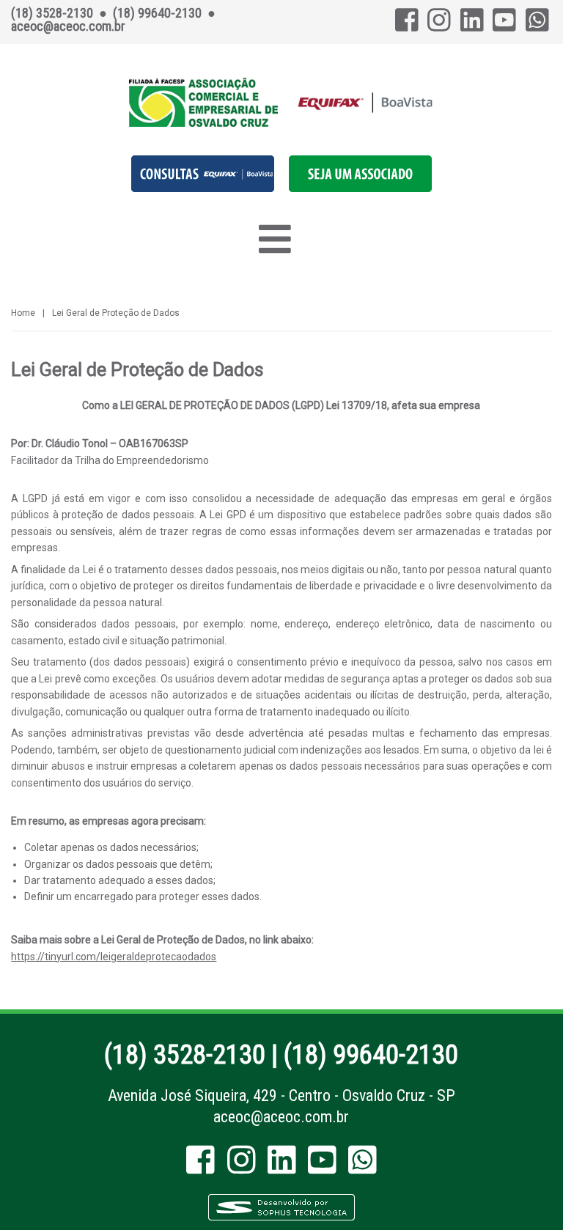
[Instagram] (439, 24)
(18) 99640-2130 (371, 1054)
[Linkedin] (472, 24)
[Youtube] (504, 24)
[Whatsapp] (537, 24)
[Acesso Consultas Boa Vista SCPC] (202, 188)
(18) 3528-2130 (184, 1054)
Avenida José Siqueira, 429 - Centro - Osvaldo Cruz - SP (281, 1095)
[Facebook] (407, 24)
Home (23, 313)
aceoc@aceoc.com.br (281, 1117)
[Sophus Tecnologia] (281, 1218)
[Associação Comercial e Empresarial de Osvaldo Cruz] (281, 102)
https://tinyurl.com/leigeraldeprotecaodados (113, 956)
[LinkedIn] (282, 1166)
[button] (360, 188)
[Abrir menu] (274, 239)
